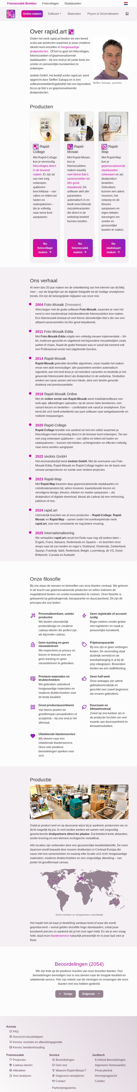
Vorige (67, 993)
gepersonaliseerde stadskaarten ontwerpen (113, 170)
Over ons (61, 1065)
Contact (60, 1081)
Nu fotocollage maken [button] (45, 248)
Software (53, 13)
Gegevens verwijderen (69, 1075)
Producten (19, 1059)
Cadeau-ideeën (22, 1065)
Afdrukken (19, 1070)
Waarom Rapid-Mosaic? (70, 1070)
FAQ (15, 1031)
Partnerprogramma (64, 1087)
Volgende (89, 993)
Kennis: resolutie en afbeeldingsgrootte (37, 1042)
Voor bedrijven (21, 1075)
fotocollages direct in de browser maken (44, 170)
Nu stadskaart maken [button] (113, 248)
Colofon (100, 1081)
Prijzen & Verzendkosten (103, 13)
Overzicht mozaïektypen (27, 1036)
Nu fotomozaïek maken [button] (80, 248)
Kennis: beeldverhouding (28, 1047)
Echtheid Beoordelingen (110, 1059)
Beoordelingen (64, 1059)
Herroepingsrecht (106, 1075)
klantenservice (60, 935)
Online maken (32, 13)
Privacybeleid (103, 1070)
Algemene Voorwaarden (110, 1065)
